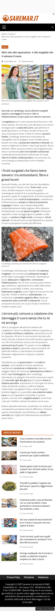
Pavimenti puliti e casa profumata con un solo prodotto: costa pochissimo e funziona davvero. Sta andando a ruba (36, 504)
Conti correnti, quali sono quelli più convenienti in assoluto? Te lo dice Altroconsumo (36, 539)
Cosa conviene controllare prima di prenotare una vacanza (35, 440)
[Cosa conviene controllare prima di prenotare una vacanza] (9, 441)
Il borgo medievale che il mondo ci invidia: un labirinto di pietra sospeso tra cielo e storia (36, 556)
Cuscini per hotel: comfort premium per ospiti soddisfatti (34, 454)
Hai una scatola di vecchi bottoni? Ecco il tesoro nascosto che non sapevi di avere (36, 522)
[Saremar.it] (20, 17)
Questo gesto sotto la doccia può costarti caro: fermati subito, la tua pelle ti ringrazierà (36, 469)
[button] (52, 27)
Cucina (4, 47)
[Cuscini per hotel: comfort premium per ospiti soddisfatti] (9, 455)
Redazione (43, 577)
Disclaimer (29, 577)
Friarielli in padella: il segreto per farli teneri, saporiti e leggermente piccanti (36, 486)
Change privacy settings (44, 609)
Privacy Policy (13, 577)
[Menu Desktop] (4, 27)
